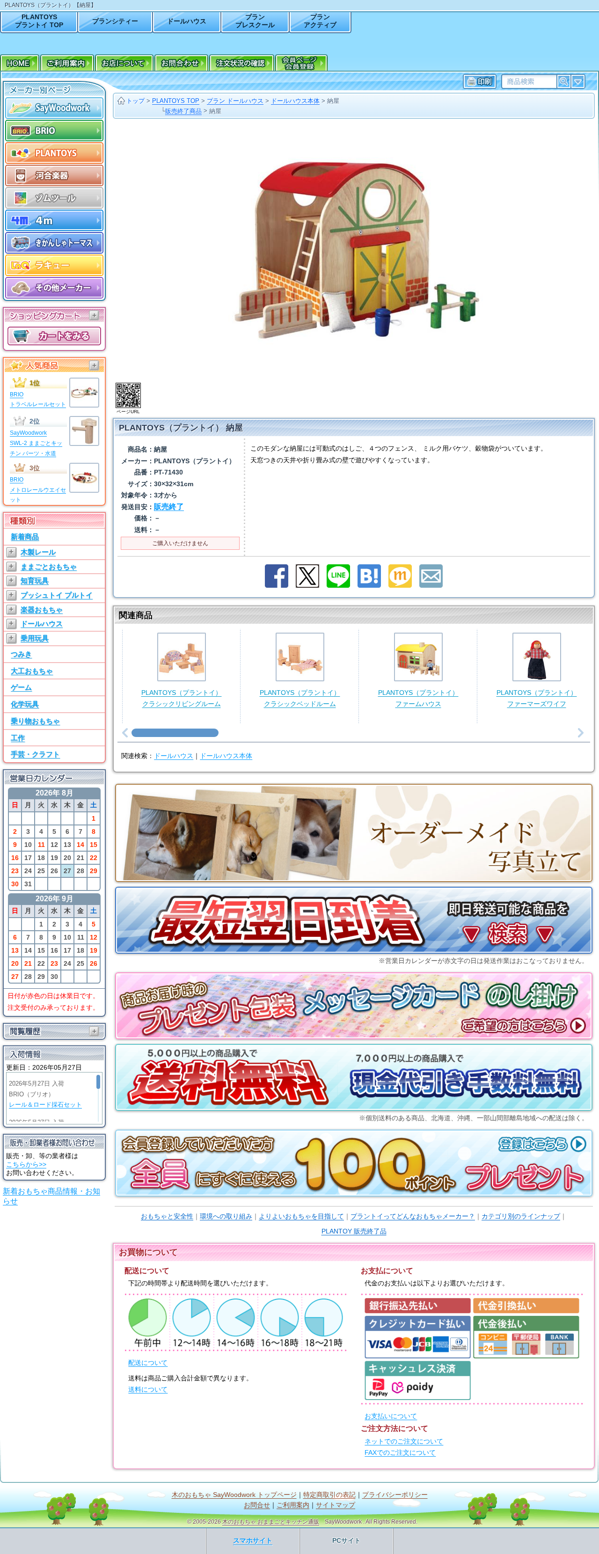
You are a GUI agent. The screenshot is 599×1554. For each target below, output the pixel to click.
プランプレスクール (255, 21)
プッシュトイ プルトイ (57, 595)
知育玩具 (35, 580)
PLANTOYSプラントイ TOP (39, 21)
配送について (148, 1362)
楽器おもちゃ (42, 609)
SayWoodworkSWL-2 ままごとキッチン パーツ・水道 (36, 443)
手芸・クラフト (35, 754)
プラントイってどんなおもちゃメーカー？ (413, 1216)
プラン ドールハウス (235, 100)
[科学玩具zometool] (54, 198)
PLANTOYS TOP (175, 100)
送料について (148, 1389)
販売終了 (169, 507)
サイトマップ (335, 1505)
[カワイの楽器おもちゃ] (54, 175)
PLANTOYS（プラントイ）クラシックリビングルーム (181, 698)
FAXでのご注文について (400, 1452)
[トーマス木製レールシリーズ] (54, 243)
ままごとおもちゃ (49, 566)
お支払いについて (391, 1416)
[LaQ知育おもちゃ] (54, 265)
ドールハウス (186, 21)
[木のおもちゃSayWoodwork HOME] (19, 64)
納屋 (333, 100)
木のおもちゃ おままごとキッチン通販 (270, 1521)
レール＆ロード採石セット (45, 1105)
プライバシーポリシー (395, 1494)
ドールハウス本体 (295, 100)
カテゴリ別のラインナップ (521, 1216)
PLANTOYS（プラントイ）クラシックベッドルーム (300, 698)
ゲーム (21, 687)
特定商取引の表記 (329, 1494)
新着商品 (25, 536)
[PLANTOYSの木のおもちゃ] (54, 153)
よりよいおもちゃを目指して (301, 1216)
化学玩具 (25, 704)
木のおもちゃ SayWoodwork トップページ (234, 1494)
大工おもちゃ (32, 671)
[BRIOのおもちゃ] (54, 130)
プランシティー (115, 21)
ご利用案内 (293, 1505)
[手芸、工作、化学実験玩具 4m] (54, 220)
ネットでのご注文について (404, 1441)
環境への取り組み (226, 1216)
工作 (18, 738)
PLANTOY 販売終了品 (354, 1231)
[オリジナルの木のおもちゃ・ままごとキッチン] (54, 108)
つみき (21, 654)
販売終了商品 (183, 111)
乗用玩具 (35, 638)
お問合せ (257, 1505)
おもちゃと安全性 (167, 1216)
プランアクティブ (320, 21)
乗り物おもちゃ (35, 721)
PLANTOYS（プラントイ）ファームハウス (418, 698)
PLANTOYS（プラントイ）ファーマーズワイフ (537, 698)
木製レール (38, 552)
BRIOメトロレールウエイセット (38, 489)
